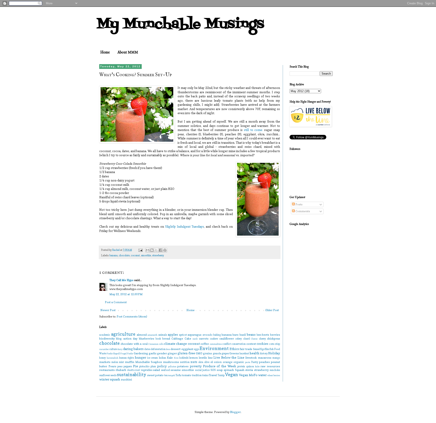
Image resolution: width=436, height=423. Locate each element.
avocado (207, 334)
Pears (112, 366)
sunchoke (275, 370)
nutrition (185, 362)
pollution (172, 366)
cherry (262, 338)
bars (235, 334)
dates (147, 349)
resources (273, 366)
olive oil (208, 362)
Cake (188, 338)
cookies (262, 343)
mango (276, 357)
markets (104, 362)
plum (153, 366)
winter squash (109, 379)
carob (195, 338)
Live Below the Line (229, 357)
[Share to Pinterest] (165, 250)
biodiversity (107, 338)
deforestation (158, 349)
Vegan (231, 374)
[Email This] (147, 250)
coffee (205, 343)
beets (265, 334)
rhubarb (121, 370)
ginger (172, 353)
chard (246, 338)
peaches (264, 362)
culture (113, 349)
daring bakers (133, 349)
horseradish (112, 358)
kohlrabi (183, 357)
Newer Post (108, 310)
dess (168, 349)
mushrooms (171, 362)
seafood (165, 370)
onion (218, 362)
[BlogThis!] (152, 250)
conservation (238, 343)
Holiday (274, 353)
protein (241, 366)
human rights (126, 357)
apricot (183, 334)
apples (173, 334)
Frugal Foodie (126, 353)
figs (262, 349)
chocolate (124, 255)
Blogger (235, 412)
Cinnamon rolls (155, 344)
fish (272, 349)
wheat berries (273, 375)
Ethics (234, 349)
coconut (135, 255)
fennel (256, 349)
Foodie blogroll (113, 353)
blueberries (146, 338)
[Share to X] (156, 250)
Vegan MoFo (248, 375)
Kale (170, 357)
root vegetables (143, 370)
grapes (225, 353)
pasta (247, 362)
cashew (214, 338)
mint (121, 362)
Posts (298, 204)
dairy (119, 349)
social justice (202, 370)
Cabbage (177, 338)
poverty (196, 366)
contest (251, 343)
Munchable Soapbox (148, 362)
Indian (162, 357)
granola (217, 353)
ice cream (152, 357)
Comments (302, 211)
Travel (213, 375)
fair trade (246, 349)
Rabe (257, 366)
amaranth (152, 335)
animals (162, 334)
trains (205, 375)
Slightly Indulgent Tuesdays (184, 226)
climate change (175, 343)
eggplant (187, 349)
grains (207, 353)
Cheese (254, 338)
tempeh (171, 375)
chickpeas (273, 338)
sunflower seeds (107, 375)
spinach (229, 370)
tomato (186, 375)
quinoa (250, 366)
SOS (213, 370)
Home (105, 52)
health (254, 353)
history (264, 353)
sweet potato (155, 375)
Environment (214, 348)
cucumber (104, 349)
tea (166, 375)
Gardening (141, 353)
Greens (234, 353)
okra (200, 362)
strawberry (158, 255)
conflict (226, 343)
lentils (203, 357)
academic (104, 334)
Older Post (272, 310)
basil (243, 334)
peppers (128, 366)
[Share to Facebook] (160, 250)
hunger (140, 357)
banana (113, 255)
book (158, 338)
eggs (196, 349)
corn (271, 343)
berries (275, 334)
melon (114, 362)
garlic (152, 353)
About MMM (127, 52)
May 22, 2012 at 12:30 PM (126, 294)
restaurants (107, 370)
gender (162, 353)
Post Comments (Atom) (132, 316)
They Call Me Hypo (121, 280)
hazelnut (244, 353)
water (262, 375)
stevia (249, 370)
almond (142, 334)
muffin (129, 362)
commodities (216, 344)
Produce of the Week (219, 366)
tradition (197, 375)
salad (156, 370)
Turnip (221, 375)
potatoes (182, 366)
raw (262, 366)
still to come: (253, 130)
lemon (193, 357)
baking (217, 334)
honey (102, 357)
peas (119, 366)
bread (166, 338)
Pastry (254, 362)
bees (259, 334)
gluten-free (186, 353)
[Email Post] (140, 250)
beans (251, 334)
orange (228, 362)
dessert (176, 349)
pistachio (144, 366)
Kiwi (176, 358)
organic (238, 362)
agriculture (123, 334)
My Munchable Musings (180, 24)
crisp (277, 343)
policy (162, 366)
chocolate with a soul (134, 343)
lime (210, 357)
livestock (251, 357)
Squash (239, 370)
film (267, 349)
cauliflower (226, 338)
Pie (135, 366)
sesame (176, 370)
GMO (199, 353)
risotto (131, 370)
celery (238, 338)
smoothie (146, 255)
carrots (203, 338)
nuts (194, 362)
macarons (264, 357)
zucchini (126, 379)
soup (220, 370)
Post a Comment (116, 302)
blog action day (126, 338)
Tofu (178, 375)
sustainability (131, 374)
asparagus (194, 334)
